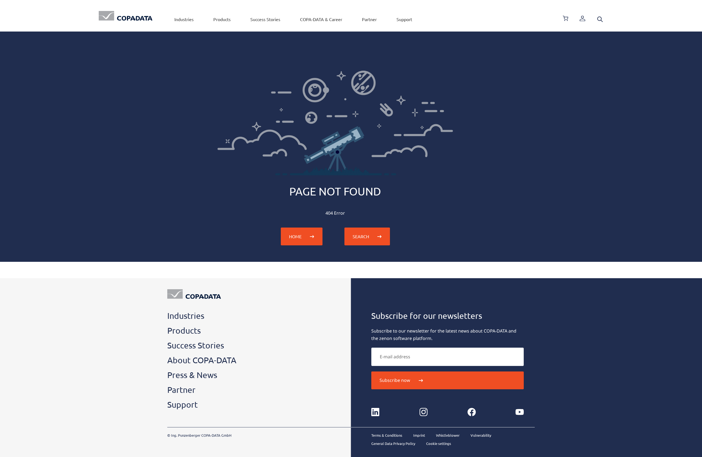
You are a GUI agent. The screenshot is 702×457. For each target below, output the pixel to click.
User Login (582, 18)
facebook (472, 412)
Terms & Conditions (386, 435)
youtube (520, 412)
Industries (184, 19)
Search (600, 19)
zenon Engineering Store (565, 18)
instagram (423, 412)
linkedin (375, 412)
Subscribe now (395, 380)
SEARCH (361, 236)
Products (222, 19)
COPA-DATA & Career (321, 19)
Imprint (419, 435)
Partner (369, 19)
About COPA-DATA (201, 360)
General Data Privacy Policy (393, 443)
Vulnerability (481, 435)
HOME (295, 236)
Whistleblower (448, 435)
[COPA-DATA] (125, 16)
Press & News (192, 375)
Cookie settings (438, 443)
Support (404, 19)
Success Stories (265, 19)
